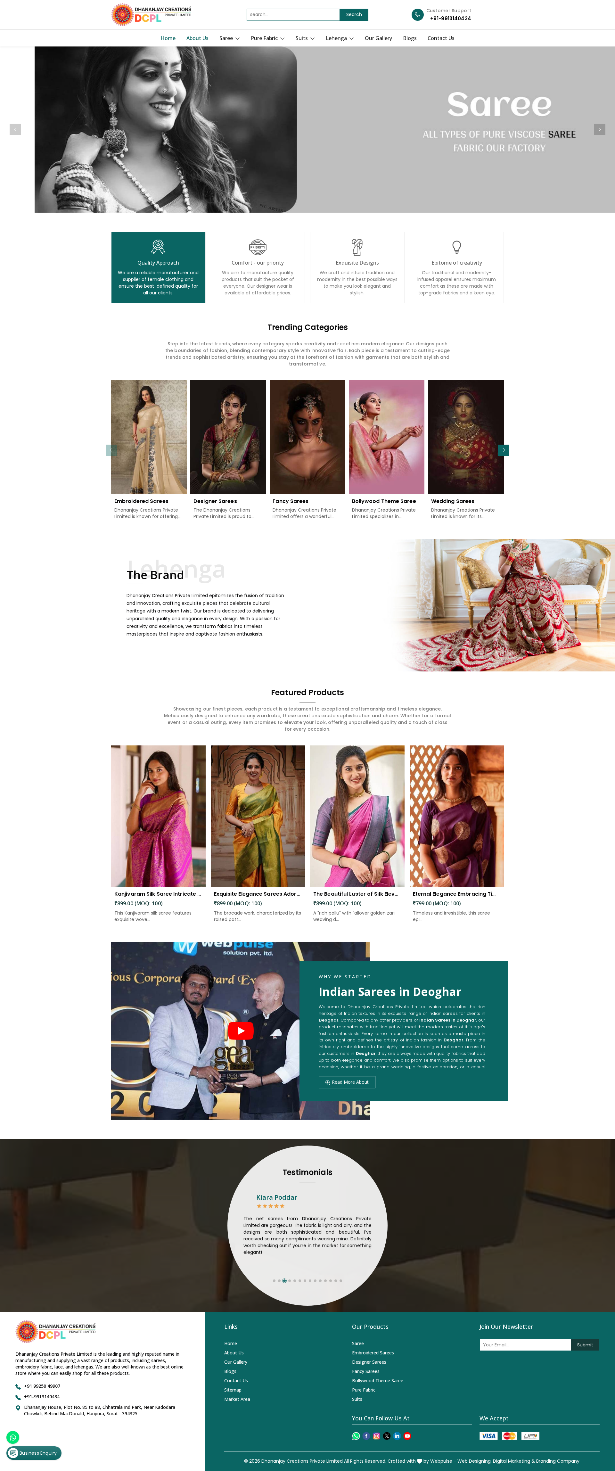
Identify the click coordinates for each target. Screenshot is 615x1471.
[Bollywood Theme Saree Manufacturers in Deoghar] (387, 437)
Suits (302, 38)
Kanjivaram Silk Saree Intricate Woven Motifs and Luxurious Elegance (158, 894)
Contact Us (441, 38)
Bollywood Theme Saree (384, 501)
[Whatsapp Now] (12, 1437)
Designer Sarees (215, 501)
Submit (585, 1345)
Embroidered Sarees (141, 501)
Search (354, 14)
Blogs (410, 38)
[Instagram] (377, 1436)
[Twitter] (387, 1436)
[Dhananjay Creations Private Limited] (151, 14)
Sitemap (233, 1390)
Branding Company (557, 1461)
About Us (197, 38)
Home (168, 38)
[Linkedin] (397, 1436)
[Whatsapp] (356, 1436)
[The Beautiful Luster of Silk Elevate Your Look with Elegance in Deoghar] (357, 816)
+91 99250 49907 (42, 1386)
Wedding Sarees (452, 501)
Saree (226, 38)
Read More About (350, 1082)
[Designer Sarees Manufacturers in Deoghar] (228, 437)
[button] (503, 450)
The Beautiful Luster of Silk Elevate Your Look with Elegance (357, 894)
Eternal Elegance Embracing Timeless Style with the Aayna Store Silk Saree (457, 894)
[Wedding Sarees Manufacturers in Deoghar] (466, 437)
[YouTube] (407, 1436)
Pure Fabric (265, 38)
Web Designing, (474, 1461)
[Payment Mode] (509, 1436)
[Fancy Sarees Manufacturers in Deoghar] (307, 437)
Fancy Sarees (290, 501)
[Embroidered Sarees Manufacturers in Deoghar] (149, 437)
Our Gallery (378, 38)
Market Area (237, 1399)
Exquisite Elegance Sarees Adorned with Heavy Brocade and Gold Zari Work (258, 894)
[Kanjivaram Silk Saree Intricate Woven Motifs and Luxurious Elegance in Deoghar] (158, 816)
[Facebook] (366, 1436)
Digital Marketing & (514, 1461)
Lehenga (337, 38)
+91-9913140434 (450, 18)
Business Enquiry (37, 1453)
